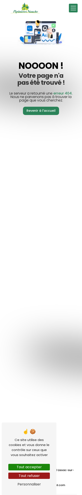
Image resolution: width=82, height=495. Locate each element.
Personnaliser (29, 484)
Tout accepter (29, 467)
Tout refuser (29, 475)
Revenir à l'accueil (41, 110)
